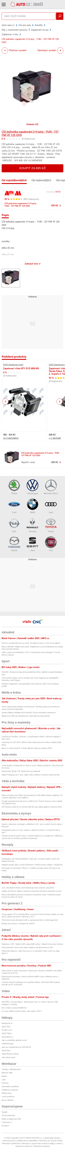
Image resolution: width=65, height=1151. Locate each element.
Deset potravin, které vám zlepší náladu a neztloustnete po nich (27, 947)
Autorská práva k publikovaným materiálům (20, 1141)
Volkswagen (32, 493)
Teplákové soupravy (10, 1090)
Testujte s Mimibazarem (11, 1069)
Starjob (4, 1112)
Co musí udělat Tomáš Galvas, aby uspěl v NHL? (22, 1011)
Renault (32, 531)
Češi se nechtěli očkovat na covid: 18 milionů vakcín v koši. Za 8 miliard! (31, 643)
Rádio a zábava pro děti (11, 1119)
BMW (32, 512)
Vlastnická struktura (42, 1146)
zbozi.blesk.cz (7, 1037)
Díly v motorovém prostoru (14, 30)
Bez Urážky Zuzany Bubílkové (14, 1008)
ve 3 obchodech (10, 438)
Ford (14, 512)
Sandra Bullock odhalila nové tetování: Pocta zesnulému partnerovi (29, 713)
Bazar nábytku (8, 1100)
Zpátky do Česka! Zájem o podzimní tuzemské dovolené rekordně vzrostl (31, 891)
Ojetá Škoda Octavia (10, 1054)
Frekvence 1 (7, 1122)
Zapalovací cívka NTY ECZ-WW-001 (21, 368)
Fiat (50, 550)
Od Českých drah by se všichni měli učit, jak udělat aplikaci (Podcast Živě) (32, 807)
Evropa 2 (5, 1126)
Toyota (51, 531)
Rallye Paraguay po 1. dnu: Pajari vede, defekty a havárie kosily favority (31, 775)
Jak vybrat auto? (8, 1057)
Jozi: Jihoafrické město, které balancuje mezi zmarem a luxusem (28, 888)
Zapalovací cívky (10, 34)
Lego (4, 1080)
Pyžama (5, 1083)
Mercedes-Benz (51, 493)
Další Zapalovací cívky (13, 364)
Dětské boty (7, 1093)
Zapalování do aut (39, 30)
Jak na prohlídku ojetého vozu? (14, 1040)
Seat (32, 550)
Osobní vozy (7, 1030)
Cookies (58, 1143)
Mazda (14, 550)
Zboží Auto (6, 1050)
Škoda (14, 493)
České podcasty (8, 1115)
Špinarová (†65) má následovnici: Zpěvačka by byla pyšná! (26, 716)
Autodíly (39, 25)
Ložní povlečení (8, 1097)
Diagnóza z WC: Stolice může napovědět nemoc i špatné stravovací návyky (32, 944)
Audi (51, 512)
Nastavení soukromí (24, 1146)
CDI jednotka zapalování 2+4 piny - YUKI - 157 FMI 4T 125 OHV (30, 133)
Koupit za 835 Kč (32, 168)
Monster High (7, 1073)
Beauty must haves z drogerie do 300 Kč (18, 924)
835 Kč (54, 205)
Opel (14, 531)
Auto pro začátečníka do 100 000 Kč (16, 1047)
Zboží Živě (6, 1027)
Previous (5, 401)
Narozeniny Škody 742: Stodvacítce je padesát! (21, 771)
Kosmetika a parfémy (10, 1086)
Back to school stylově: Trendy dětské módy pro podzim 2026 (27, 748)
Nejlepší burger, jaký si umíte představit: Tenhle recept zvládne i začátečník (32, 865)
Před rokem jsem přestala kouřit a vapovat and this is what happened (30, 920)
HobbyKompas (8, 1044)
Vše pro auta (24, 25)
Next (59, 401)
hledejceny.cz (7, 1023)
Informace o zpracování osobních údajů (38, 1143)
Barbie (4, 1076)
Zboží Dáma (7, 1033)
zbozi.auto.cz (8, 25)
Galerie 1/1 (32, 124)
